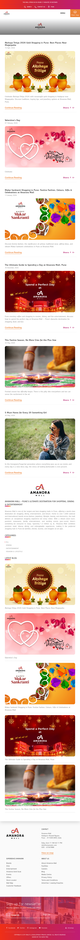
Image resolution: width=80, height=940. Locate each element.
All (7, 542)
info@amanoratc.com (49, 845)
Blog (43, 872)
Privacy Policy (46, 877)
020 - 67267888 (47, 847)
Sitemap (70, 928)
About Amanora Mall (49, 863)
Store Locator (11, 880)
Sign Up (46, 914)
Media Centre (46, 874)
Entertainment (12, 548)
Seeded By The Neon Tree (40, 937)
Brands (8, 863)
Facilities (44, 866)
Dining (8, 545)
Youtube (44, 928)
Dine (8, 866)
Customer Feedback (13, 886)
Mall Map (9, 883)
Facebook (11, 928)
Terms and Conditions (49, 880)
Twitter (22, 928)
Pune (52, 7)
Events (8, 874)
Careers (44, 869)
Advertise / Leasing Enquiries (52, 883)
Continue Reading (13, 107)
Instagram (33, 928)
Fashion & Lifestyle (14, 552)
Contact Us (41, 7)
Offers (8, 877)
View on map (47, 853)
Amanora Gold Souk (13, 872)
